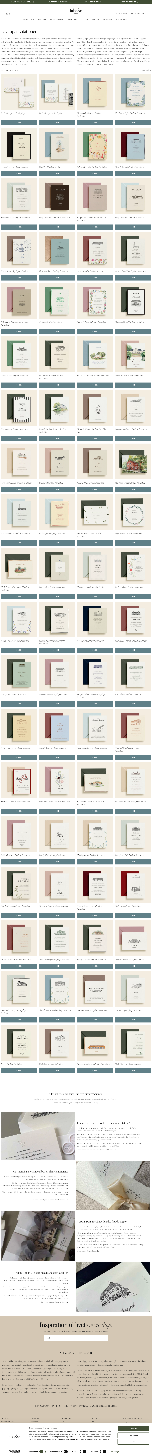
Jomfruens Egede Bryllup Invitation (92, 747)
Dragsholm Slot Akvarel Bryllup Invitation (52, 430)
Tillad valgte (133, 1435)
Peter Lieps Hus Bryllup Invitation (15, 747)
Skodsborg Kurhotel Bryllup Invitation (55, 1010)
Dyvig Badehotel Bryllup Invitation (91, 959)
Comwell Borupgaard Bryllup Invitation (13, 1012)
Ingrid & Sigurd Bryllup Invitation (91, 321)
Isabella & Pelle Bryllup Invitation (15, 801)
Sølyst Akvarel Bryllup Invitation (129, 375)
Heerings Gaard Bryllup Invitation (129, 321)
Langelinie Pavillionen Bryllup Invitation (52, 642)
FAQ (93, 1422)
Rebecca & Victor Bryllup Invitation (92, 166)
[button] (12, 14)
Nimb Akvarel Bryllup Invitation (91, 587)
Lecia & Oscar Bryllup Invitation (129, 587)
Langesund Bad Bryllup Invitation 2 (54, 217)
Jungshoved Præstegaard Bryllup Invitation (91, 696)
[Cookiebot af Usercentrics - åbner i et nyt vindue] (14, 1451)
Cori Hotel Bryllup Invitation (51, 166)
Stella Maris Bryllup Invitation (128, 1063)
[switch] (64, 1451)
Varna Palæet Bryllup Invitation (14, 375)
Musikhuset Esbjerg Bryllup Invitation (131, 429)
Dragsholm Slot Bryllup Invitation (129, 166)
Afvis (133, 1442)
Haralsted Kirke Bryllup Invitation (53, 271)
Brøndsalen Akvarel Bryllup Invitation (93, 1063)
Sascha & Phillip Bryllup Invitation (16, 959)
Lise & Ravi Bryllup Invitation (52, 587)
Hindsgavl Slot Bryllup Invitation (91, 855)
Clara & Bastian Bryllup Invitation (92, 1010)
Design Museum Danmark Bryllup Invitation (91, 219)
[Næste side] (85, 1081)
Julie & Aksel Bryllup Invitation (52, 747)
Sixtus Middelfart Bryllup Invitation (54, 959)
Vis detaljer (115, 1452)
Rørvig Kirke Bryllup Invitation (52, 855)
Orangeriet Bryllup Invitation (13, 694)
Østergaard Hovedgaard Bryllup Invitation (14, 323)
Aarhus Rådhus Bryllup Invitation (15, 533)
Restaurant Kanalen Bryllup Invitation (51, 377)
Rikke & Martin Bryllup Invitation (15, 855)
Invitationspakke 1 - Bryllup (13, 113)
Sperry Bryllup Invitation (11, 1063)
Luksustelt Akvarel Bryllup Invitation (93, 375)
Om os (64, 1422)
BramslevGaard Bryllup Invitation (15, 217)
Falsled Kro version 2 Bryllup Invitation (89, 907)
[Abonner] (105, 1338)
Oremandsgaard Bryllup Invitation (54, 694)
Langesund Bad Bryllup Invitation (129, 217)
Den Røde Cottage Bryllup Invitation (130, 482)
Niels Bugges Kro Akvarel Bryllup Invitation (15, 588)
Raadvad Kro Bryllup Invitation (90, 482)
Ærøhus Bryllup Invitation (50, 321)
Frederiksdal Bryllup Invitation (14, 271)
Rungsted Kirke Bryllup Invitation (53, 905)
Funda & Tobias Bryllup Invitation (15, 905)
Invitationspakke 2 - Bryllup (51, 113)
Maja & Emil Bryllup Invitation (128, 533)
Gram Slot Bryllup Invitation (51, 482)
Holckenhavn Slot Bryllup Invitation (130, 801)
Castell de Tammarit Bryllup (51, 1063)
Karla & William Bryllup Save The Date (91, 430)
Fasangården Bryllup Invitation (14, 429)
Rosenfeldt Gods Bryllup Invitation (129, 855)
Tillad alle (133, 1429)
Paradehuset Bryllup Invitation (128, 694)
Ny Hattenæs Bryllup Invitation (90, 640)
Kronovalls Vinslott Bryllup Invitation (131, 640)
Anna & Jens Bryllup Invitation (14, 166)
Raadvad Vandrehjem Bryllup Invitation (127, 749)
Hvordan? (34, 1422)
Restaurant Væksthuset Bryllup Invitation (90, 803)
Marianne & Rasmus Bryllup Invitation (89, 535)
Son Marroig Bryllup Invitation (128, 1010)
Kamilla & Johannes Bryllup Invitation (89, 114)
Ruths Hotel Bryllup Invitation (128, 905)
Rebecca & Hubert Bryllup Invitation (54, 801)
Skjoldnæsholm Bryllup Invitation (129, 959)
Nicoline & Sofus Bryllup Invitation (130, 113)
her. (115, 1150)
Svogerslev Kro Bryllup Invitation (91, 271)
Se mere (19, 123)
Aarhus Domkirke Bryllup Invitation (130, 271)
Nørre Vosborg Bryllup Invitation (15, 640)
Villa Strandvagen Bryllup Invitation (16, 482)
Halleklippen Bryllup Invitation (52, 533)
